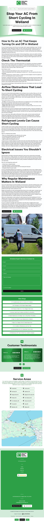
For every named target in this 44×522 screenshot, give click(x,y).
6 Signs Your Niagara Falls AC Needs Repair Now (22, 322)
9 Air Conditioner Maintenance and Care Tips (22, 325)
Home (11, 8)
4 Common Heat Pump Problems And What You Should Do (22, 312)
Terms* (9, 287)
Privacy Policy (13, 516)
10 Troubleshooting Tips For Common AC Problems (22, 302)
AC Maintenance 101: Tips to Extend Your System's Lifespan (22, 332)
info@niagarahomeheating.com (22, 502)
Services (22, 468)
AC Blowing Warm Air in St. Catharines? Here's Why (22, 329)
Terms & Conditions (19, 516)
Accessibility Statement (26, 516)
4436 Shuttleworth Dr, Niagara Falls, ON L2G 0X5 (22, 496)
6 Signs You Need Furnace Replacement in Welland (22, 319)
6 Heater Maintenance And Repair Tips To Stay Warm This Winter (22, 315)
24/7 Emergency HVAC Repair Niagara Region (22, 305)
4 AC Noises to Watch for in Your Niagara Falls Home (22, 308)
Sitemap (32, 516)
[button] (28, 519)
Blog (15, 8)
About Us (22, 470)
